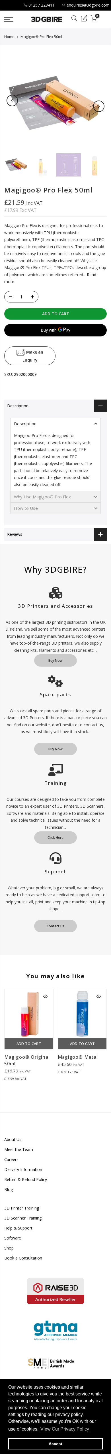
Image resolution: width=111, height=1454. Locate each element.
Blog (8, 1189)
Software (12, 1238)
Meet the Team (18, 1149)
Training (55, 783)
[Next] (98, 106)
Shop (9, 1248)
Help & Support (18, 1228)
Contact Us (55, 926)
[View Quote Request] (84, 19)
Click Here (55, 837)
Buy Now (55, 660)
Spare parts (55, 694)
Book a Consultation (23, 1258)
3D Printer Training (21, 1208)
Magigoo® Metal (78, 1057)
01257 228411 (41, 5)
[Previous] (12, 100)
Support (55, 871)
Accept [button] (55, 1443)
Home (9, 36)
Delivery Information (23, 1169)
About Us (12, 1139)
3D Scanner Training (23, 1218)
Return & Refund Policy (25, 1179)
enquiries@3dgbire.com (88, 5)
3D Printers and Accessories (55, 606)
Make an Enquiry (33, 355)
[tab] (55, 423)
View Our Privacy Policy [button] (64, 1429)
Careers (11, 1159)
